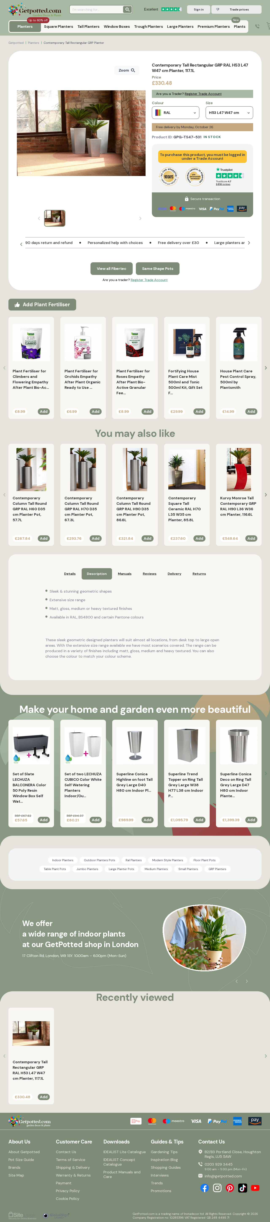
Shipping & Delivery (73, 1167)
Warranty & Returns (73, 1175)
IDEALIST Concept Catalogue (119, 1162)
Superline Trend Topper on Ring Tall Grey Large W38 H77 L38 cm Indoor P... (185, 785)
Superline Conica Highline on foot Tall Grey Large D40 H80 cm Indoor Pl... (134, 782)
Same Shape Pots (157, 268)
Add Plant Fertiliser (46, 304)
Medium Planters (156, 869)
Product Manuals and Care (121, 1174)
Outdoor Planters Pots (99, 860)
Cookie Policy (67, 1198)
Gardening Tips (164, 1151)
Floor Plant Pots (205, 860)
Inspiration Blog (164, 1159)
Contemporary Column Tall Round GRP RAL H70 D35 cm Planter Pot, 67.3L (82, 509)
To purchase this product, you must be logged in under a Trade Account (202, 156)
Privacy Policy (68, 1190)
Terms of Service (70, 1159)
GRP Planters (217, 869)
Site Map (16, 1175)
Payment (64, 1183)
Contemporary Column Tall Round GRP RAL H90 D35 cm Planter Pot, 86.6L (133, 509)
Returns (199, 574)
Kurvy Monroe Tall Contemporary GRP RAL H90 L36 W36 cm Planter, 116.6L (238, 506)
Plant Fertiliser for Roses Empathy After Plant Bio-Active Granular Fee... (133, 382)
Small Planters (188, 869)
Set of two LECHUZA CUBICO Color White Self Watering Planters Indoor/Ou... (83, 785)
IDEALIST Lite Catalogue (124, 1151)
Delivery (174, 574)
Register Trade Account (203, 94)
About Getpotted (24, 1151)
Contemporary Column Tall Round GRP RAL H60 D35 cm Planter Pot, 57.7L (30, 509)
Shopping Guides (166, 1167)
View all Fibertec (111, 268)
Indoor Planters (62, 860)
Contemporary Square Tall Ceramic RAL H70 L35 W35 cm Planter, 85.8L (184, 509)
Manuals (125, 574)
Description (97, 574)
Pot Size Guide (21, 1159)
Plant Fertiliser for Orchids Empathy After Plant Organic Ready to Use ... (83, 379)
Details (70, 574)
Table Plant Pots (55, 869)
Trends (157, 1183)
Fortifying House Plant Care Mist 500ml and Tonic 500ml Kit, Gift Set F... (185, 382)
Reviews (150, 574)
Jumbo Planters (87, 869)
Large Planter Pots (121, 869)
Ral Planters (134, 860)
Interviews (160, 1175)
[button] (21, 244)
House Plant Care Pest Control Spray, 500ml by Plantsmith (238, 379)
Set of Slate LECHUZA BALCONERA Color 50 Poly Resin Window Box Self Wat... (29, 788)
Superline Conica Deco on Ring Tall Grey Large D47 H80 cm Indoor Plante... (235, 785)
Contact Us (66, 1151)
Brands (14, 1167)
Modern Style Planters (167, 860)
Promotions (161, 1190)
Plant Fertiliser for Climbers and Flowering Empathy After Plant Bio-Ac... (31, 379)
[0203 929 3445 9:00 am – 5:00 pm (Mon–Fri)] (257, 27)
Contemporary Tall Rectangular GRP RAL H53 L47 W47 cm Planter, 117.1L (30, 1070)
